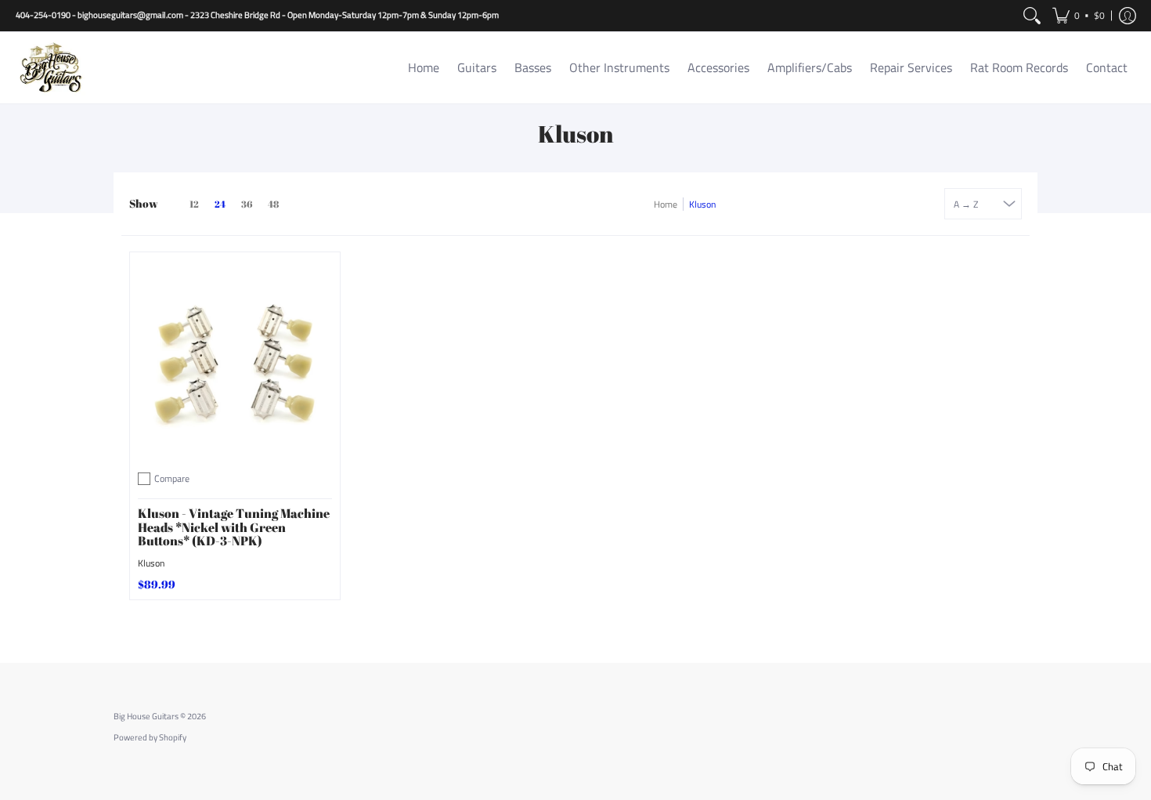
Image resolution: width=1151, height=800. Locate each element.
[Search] (1032, 15)
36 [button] (246, 204)
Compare (171, 478)
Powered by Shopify (150, 737)
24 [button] (220, 204)
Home (665, 204)
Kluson (151, 563)
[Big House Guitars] (51, 67)
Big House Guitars (146, 716)
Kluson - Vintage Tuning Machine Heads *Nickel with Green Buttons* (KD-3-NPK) (234, 527)
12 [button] (194, 204)
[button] (1078, 15)
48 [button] (273, 204)
